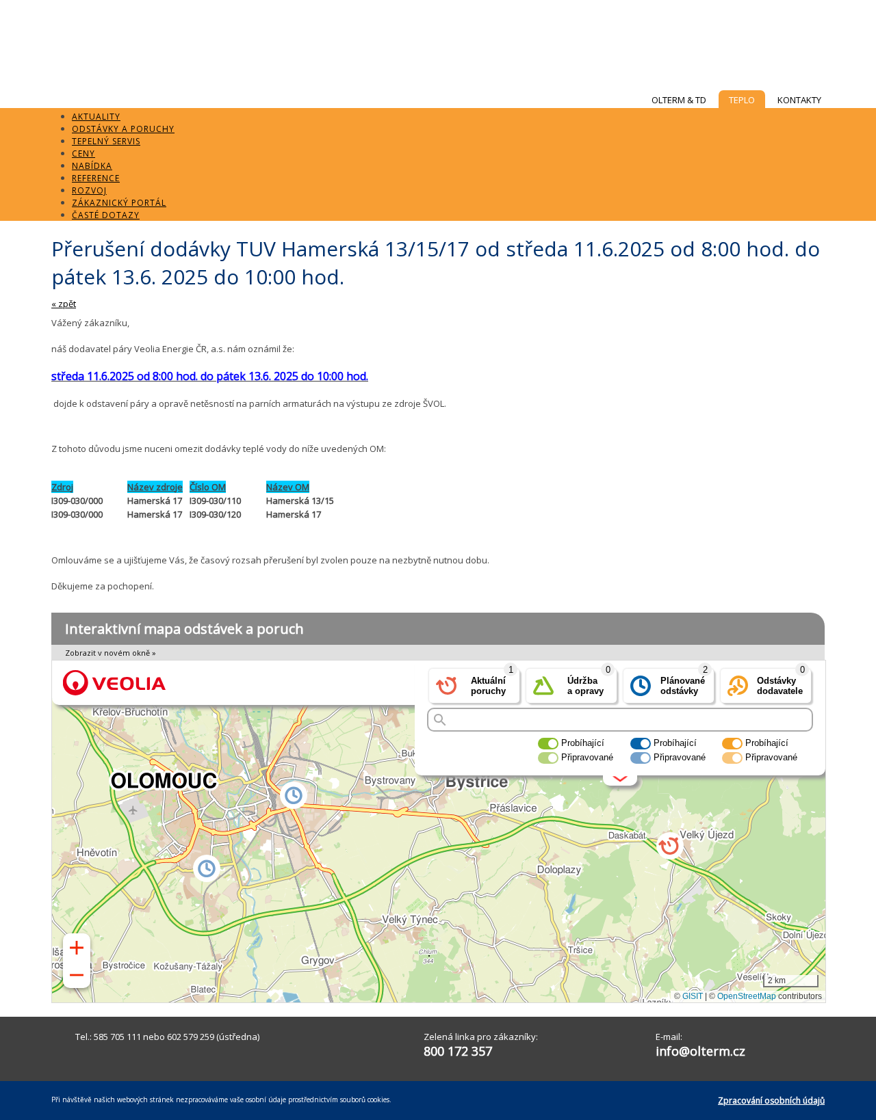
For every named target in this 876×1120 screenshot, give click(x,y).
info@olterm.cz (700, 1051)
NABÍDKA (92, 166)
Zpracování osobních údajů (771, 1100)
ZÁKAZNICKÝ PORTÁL (119, 203)
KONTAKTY (799, 100)
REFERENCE (96, 178)
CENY (83, 153)
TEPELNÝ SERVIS (106, 141)
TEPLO (742, 100)
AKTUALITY (96, 116)
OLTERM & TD (679, 100)
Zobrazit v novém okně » (110, 653)
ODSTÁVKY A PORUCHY (123, 129)
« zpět (63, 303)
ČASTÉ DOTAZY (106, 215)
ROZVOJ (89, 190)
